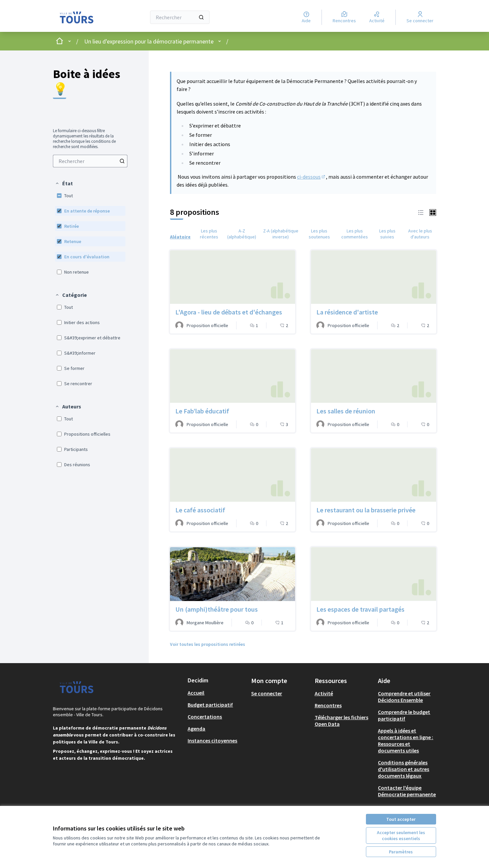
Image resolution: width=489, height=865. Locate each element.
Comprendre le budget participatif (404, 715)
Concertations (205, 716)
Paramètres (401, 852)
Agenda (196, 728)
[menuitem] (90, 161)
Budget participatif (210, 704)
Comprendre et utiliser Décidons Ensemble (404, 696)
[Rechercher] (201, 17)
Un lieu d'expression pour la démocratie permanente (149, 41)
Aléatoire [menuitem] (180, 237)
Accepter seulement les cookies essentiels (401, 835)
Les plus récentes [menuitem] (209, 234)
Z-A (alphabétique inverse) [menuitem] (280, 234)
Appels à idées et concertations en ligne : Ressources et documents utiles (405, 740)
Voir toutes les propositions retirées (207, 644)
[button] (64, 183)
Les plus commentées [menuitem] (354, 234)
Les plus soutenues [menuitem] (319, 234)
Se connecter (266, 693)
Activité (324, 693)
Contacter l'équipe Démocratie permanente (407, 791)
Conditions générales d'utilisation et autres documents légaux (403, 769)
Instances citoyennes (212, 740)
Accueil (196, 692)
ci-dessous (311, 176)
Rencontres (328, 705)
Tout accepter (400, 819)
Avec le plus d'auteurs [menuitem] (420, 234)
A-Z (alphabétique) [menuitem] (241, 234)
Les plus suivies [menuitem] (387, 234)
